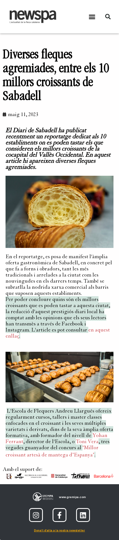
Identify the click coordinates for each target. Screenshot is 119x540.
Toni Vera (87, 441)
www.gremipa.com (72, 497)
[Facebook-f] (59, 515)
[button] (92, 16)
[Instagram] (36, 515)
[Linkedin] (83, 515)
